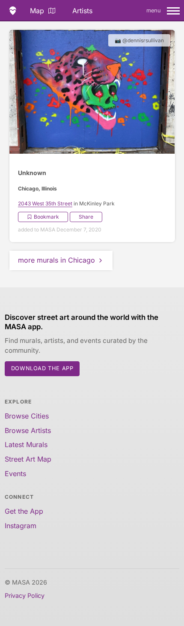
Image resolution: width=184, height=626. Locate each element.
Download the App (42, 368)
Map (37, 10)
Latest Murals (26, 444)
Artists (82, 10)
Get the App (24, 511)
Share (86, 217)
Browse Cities (27, 416)
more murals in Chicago (56, 260)
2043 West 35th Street (45, 203)
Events (15, 473)
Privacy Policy (25, 595)
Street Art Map (28, 459)
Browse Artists (28, 430)
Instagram (20, 525)
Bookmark (46, 217)
